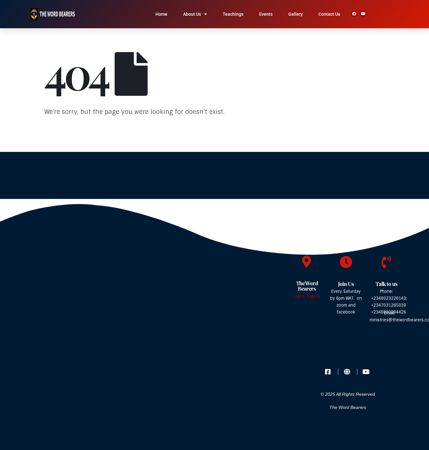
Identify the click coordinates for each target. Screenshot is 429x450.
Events (266, 14)
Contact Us (329, 14)
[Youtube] (363, 14)
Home (161, 14)
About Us (192, 14)
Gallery (295, 14)
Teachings (233, 14)
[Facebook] (354, 14)
